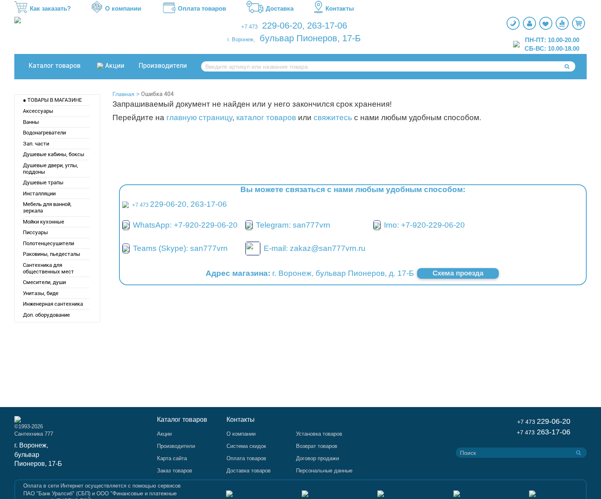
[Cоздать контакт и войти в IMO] (377, 225)
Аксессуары (38, 111)
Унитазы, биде (40, 293)
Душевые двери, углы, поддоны (50, 168)
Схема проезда (458, 273)
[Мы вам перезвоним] (513, 23)
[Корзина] (578, 23)
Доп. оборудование (46, 315)
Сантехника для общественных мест (48, 268)
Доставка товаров (248, 471)
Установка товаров (319, 434)
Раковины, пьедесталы (51, 254)
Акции (114, 65)
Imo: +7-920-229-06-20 (424, 225)
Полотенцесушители (48, 243)
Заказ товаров (174, 471)
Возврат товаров (316, 446)
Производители (163, 65)
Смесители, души (44, 282)
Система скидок (246, 446)
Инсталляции (39, 193)
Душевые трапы (43, 182)
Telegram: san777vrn (293, 225)
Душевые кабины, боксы (53, 154)
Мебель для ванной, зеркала (47, 207)
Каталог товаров (55, 65)
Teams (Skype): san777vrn (180, 248)
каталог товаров (266, 117)
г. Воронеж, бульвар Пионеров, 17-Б (38, 455)
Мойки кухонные (43, 222)
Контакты (339, 8)
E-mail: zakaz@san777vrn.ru (315, 248)
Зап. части (36, 144)
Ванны (31, 122)
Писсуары (35, 232)
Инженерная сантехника (53, 304)
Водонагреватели (44, 133)
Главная (123, 94)
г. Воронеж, (241, 39)
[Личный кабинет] (529, 23)
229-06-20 (282, 25)
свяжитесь (333, 117)
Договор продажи (317, 458)
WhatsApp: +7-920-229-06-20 (185, 225)
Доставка (280, 8)
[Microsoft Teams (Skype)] (126, 248)
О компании (123, 8)
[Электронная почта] (253, 248)
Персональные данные (324, 471)
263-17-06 (327, 25)
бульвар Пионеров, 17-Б (310, 38)
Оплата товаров (202, 8)
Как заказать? (50, 8)
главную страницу (199, 117)
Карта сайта (172, 458)
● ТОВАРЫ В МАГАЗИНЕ (52, 100)
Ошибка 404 (157, 94)
